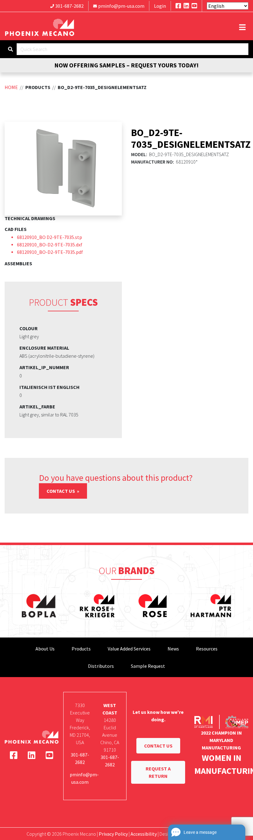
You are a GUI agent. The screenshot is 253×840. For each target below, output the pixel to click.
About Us (45, 649)
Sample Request (148, 666)
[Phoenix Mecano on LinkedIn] (186, 6)
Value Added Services (129, 649)
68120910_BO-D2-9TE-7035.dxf (49, 244)
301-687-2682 (69, 6)
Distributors (101, 666)
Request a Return (158, 772)
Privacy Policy (113, 834)
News (173, 649)
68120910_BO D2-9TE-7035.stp (49, 237)
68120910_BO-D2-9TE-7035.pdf (50, 252)
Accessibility (144, 834)
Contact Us (61, 491)
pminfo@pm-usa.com (121, 6)
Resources (207, 649)
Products (81, 649)
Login (160, 6)
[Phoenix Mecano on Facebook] (178, 6)
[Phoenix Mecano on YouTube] (194, 6)
